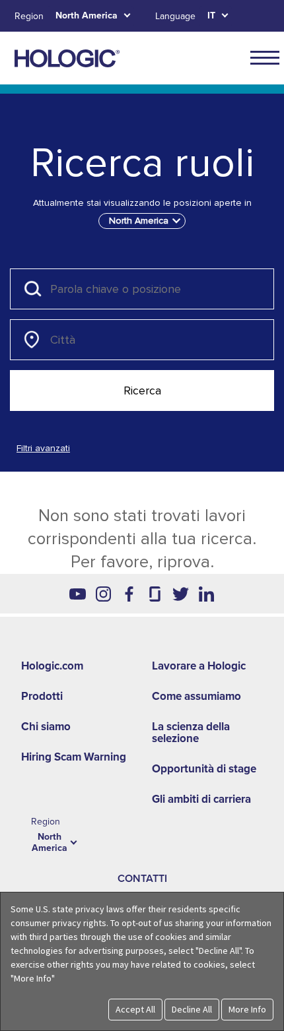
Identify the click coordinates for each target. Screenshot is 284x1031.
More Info (247, 1009)
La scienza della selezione (191, 732)
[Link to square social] (155, 593)
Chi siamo (46, 727)
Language (175, 16)
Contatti (142, 878)
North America (86, 15)
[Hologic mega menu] (264, 57)
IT (211, 15)
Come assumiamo (196, 696)
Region (29, 16)
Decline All (192, 1009)
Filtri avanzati (43, 448)
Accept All (135, 1009)
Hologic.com (52, 666)
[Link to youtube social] (77, 593)
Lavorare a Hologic (199, 666)
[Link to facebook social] (129, 593)
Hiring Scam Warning (73, 757)
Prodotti (42, 696)
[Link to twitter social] (180, 593)
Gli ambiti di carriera (201, 799)
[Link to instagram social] (103, 593)
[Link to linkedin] (206, 593)
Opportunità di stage (204, 769)
